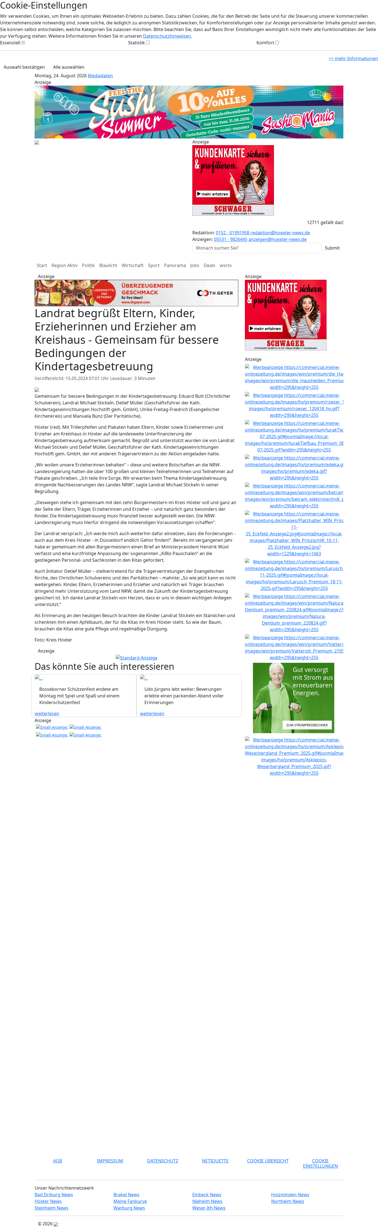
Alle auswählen (68, 67)
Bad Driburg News (54, 1195)
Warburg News (129, 1208)
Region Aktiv (64, 265)
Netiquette (215, 1161)
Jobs (194, 265)
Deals (209, 265)
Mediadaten (100, 76)
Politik (88, 265)
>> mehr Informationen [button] (353, 58)
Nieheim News (207, 1201)
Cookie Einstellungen (320, 1163)
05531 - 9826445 (230, 239)
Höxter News (48, 1201)
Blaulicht (108, 265)
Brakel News (126, 1195)
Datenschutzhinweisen (167, 36)
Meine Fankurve (130, 1201)
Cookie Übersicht (268, 1161)
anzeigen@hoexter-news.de (277, 239)
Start (42, 265)
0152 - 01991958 (233, 233)
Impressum (110, 1161)
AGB (57, 1161)
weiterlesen (47, 713)
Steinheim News (51, 1208)
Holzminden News (290, 1195)
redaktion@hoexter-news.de (280, 233)
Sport (154, 265)
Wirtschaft (133, 265)
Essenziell (10, 43)
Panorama (175, 265)
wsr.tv (226, 265)
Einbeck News (206, 1195)
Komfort (265, 43)
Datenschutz (162, 1161)
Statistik (136, 43)
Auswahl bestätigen (24, 67)
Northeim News (287, 1201)
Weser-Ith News (209, 1208)
